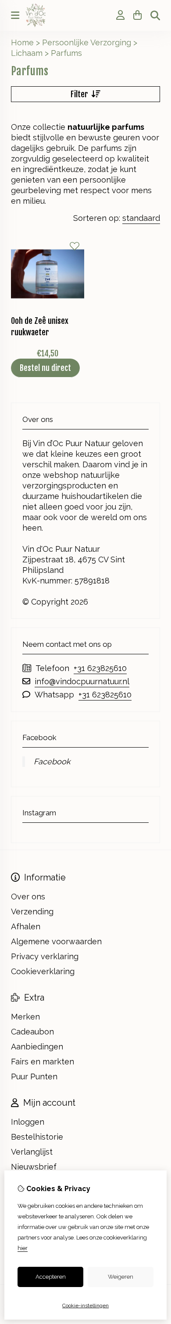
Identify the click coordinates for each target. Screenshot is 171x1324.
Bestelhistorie (37, 1136)
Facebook (52, 761)
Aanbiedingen (37, 1046)
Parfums (66, 53)
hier (23, 1248)
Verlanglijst (32, 1151)
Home (22, 42)
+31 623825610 (100, 668)
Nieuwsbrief (34, 1166)
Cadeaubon (32, 1031)
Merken (25, 1016)
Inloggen (27, 1121)
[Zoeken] (155, 15)
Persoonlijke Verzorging (86, 42)
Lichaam (27, 53)
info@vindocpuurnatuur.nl (82, 681)
